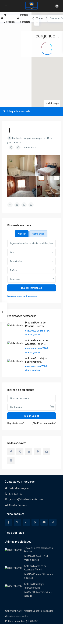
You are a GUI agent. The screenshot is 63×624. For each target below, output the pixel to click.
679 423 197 (15, 493)
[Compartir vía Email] (31, 204)
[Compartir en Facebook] (10, 204)
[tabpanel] (31, 269)
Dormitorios (16, 261)
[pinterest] (37, 451)
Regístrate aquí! (15, 423)
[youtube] (46, 451)
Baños (13, 270)
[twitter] (19, 451)
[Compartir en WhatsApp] (24, 204)
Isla (12, 252)
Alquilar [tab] (22, 233)
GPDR (34, 621)
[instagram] (11, 460)
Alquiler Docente (18, 505)
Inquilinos (15, 279)
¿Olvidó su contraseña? (43, 423)
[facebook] (11, 451)
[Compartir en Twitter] (17, 204)
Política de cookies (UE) (18, 621)
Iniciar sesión (32, 415)
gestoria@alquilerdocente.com (26, 499)
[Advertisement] (15, 27)
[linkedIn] (28, 451)
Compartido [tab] (38, 233)
